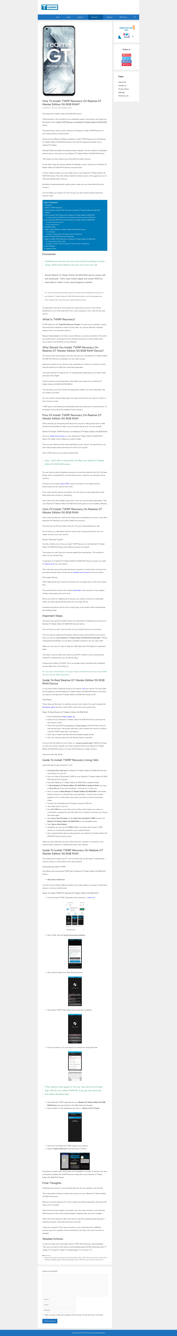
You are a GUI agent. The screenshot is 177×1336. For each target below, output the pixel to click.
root (83, 688)
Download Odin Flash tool (57, 770)
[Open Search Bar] (134, 17)
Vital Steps (51, 232)
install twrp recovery (57, 436)
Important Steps (50, 227)
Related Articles (51, 249)
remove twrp (49, 564)
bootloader (77, 590)
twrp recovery (54, 336)
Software (109, 17)
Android (80, 17)
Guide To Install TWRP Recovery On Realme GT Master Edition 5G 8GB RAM (70, 239)
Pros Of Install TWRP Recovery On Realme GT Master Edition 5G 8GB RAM (70, 215)
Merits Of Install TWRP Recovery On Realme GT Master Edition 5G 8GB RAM (71, 217)
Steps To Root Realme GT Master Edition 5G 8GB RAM (65, 234)
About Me (122, 82)
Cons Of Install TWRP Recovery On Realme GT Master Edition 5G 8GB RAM (70, 220)
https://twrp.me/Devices (56, 879)
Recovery (95, 17)
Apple (69, 17)
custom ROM (64, 484)
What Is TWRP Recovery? (53, 208)
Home (58, 17)
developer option (48, 707)
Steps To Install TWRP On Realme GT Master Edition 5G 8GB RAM (68, 244)
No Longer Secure (53, 224)
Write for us (123, 17)
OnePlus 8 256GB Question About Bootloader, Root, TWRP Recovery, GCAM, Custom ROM (73, 1260)
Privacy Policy (123, 89)
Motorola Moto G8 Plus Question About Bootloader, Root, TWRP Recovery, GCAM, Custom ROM (75, 1258)
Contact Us (122, 85)
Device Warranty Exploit (55, 222)
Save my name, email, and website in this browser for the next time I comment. (73, 1315)
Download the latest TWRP (56, 241)
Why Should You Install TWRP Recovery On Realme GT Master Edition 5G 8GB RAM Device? (72, 211)
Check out (91, 897)
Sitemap (121, 92)
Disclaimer (48, 205)
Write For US (123, 96)
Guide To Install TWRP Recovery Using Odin (59, 236)
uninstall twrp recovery (81, 572)
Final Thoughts (50, 246)
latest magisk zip (68, 717)
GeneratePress (100, 1333)
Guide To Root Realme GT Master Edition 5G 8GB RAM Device (65, 229)
